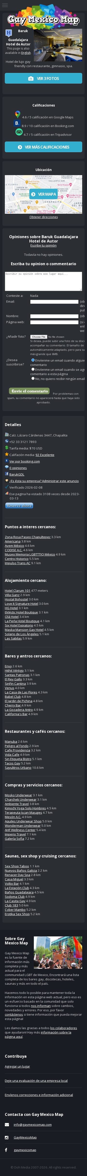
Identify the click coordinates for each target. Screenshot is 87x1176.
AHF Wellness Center (20, 830)
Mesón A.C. (13, 817)
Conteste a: (14, 295)
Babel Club (13, 696)
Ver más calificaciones (47, 147)
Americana (13, 541)
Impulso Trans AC (17, 563)
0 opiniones (18, 468)
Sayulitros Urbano (18, 767)
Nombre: (12, 316)
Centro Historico (17, 558)
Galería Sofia (14, 838)
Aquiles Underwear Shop (23, 821)
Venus (9, 688)
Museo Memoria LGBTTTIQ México (30, 554)
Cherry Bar (13, 705)
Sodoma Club (15, 896)
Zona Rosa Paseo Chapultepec (28, 537)
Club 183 (11, 905)
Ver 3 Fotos (47, 78)
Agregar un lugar (17, 1066)
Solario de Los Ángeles (22, 634)
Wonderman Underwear (23, 825)
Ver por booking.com (24, 461)
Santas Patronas (17, 675)
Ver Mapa (47, 194)
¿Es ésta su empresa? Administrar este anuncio (44, 481)
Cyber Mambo (15, 909)
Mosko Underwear (18, 795)
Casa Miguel (14, 879)
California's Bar (16, 714)
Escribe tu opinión (43, 245)
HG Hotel (11, 608)
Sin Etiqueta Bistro (18, 759)
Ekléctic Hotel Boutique (21, 612)
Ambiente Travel (17, 804)
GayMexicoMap (25, 1137)
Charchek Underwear (20, 799)
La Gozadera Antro (19, 709)
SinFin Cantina (15, 683)
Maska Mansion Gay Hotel (24, 629)
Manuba (11, 741)
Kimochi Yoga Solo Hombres (25, 808)
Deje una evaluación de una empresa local (36, 1080)
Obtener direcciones (43, 217)
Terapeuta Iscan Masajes (23, 812)
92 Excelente (45, 455)
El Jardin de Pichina (18, 701)
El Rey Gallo (13, 679)
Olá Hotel (12, 616)
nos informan (41, 1006)
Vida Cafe (12, 754)
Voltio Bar (12, 883)
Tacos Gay (12, 763)
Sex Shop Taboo (17, 866)
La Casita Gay (15, 901)
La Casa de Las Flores (21, 692)
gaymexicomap (25, 1150)
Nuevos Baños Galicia (21, 870)
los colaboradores (63, 1028)
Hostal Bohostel (16, 599)
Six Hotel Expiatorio (19, 625)
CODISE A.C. (13, 550)
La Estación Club (17, 888)
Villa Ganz (12, 595)
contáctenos (14, 1014)
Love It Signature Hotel (21, 603)
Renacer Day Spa (17, 875)
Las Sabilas (13, 638)
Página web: (15, 322)
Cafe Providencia (17, 750)
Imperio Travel (15, 834)
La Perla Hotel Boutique (22, 621)
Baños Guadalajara (19, 892)
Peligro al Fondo (17, 746)
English (26, 53)
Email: (10, 301)
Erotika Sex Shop (17, 914)
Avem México (14, 545)
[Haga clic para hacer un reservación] (19, 508)
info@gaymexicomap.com (33, 1124)
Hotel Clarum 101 (17, 590)
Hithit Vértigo (14, 670)
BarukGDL (16, 474)
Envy (8, 666)
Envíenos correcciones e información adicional (39, 1095)
